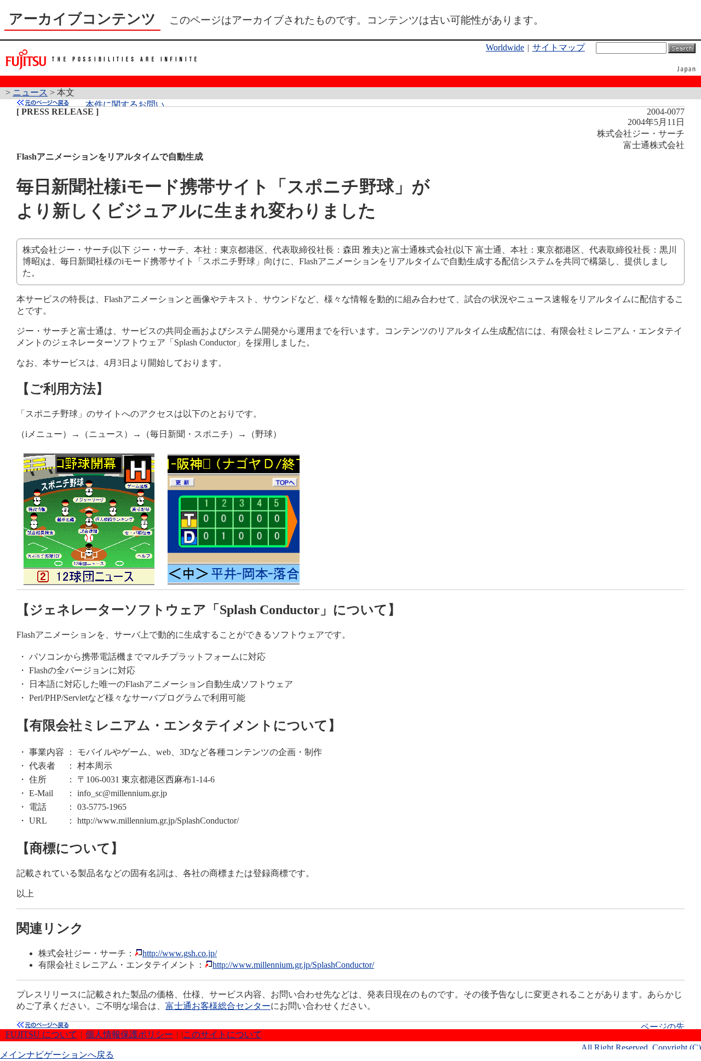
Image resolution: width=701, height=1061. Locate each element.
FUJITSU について (41, 1034)
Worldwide (505, 47)
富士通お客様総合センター (218, 1006)
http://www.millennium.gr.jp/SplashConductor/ (293, 964)
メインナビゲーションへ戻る (57, 1054)
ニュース (30, 92)
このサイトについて (222, 1034)
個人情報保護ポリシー (129, 1034)
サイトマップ (558, 47)
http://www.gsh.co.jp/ (179, 953)
